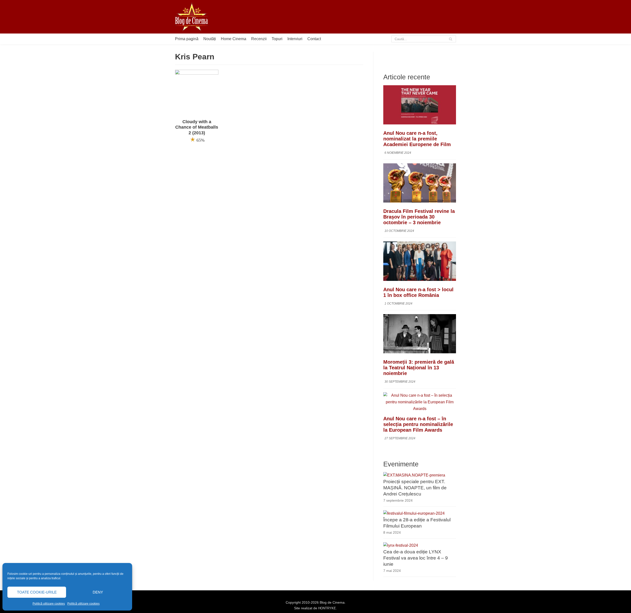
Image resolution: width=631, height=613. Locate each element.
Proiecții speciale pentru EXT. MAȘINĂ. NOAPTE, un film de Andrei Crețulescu (415, 487)
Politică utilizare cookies (49, 603)
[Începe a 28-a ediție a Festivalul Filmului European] (414, 513)
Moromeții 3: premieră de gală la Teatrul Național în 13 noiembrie (418, 367)
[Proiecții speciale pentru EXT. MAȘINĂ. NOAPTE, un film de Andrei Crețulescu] (414, 475)
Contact (314, 39)
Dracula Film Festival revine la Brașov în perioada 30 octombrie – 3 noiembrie (419, 216)
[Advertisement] (366, 17)
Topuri (277, 39)
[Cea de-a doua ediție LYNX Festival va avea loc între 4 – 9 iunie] (400, 545)
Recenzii (259, 39)
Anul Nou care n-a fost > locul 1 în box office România (418, 292)
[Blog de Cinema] (191, 17)
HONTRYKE (327, 608)
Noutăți (209, 39)
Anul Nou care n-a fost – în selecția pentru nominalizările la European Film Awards (418, 424)
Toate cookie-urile (37, 592)
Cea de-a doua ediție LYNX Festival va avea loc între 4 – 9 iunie (415, 558)
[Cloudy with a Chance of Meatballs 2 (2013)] (196, 73)
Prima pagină (186, 39)
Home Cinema (233, 39)
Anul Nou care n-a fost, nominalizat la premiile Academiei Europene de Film (417, 138)
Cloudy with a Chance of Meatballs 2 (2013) (196, 127)
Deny (98, 592)
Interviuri (294, 39)
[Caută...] (423, 38)
